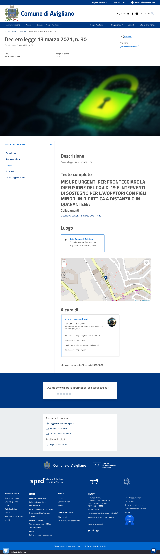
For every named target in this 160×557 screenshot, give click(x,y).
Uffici (7, 505)
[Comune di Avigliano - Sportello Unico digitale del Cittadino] (12, 13)
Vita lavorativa (34, 505)
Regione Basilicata (99, 2)
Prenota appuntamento (133, 497)
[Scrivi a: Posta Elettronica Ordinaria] (105, 515)
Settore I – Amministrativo (76, 319)
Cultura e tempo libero (37, 502)
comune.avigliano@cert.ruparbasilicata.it (103, 513)
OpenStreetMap (145, 300)
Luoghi (7, 520)
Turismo (32, 516)
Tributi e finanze (35, 527)
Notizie (23, 31)
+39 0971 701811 (94, 509)
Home (7, 31)
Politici (7, 512)
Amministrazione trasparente (69, 520)
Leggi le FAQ (129, 501)
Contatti (91, 493)
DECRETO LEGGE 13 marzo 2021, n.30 (81, 215)
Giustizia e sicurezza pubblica (40, 524)
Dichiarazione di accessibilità (135, 508)
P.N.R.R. (127, 512)
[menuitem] (96, 25)
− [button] (64, 264)
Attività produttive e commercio (41, 509)
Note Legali (71, 546)
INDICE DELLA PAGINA (15, 144)
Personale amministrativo (14, 516)
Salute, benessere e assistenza (40, 535)
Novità (14, 31)
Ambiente (33, 531)
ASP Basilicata (119, 2)
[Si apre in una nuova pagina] (138, 520)
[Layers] (146, 262)
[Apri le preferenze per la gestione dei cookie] (6, 550)
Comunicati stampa (65, 501)
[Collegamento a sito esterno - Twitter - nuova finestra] (128, 13)
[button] (143, 2)
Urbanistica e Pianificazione (39, 513)
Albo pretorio (62, 517)
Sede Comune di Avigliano (81, 239)
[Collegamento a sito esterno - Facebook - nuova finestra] (132, 13)
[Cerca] (152, 13)
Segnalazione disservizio (134, 505)
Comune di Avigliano (47, 13)
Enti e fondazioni (11, 509)
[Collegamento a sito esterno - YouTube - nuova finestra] (136, 13)
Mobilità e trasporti (36, 520)
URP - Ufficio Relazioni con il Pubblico (101, 517)
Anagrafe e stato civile (37, 498)
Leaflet (137, 300)
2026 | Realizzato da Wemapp (16, 552)
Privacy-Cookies (59, 546)
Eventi (60, 505)
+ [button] (64, 261)
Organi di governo (11, 501)
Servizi (32, 493)
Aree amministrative (12, 498)
